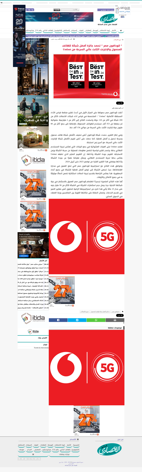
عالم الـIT (38, 30)
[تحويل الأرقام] (122, 18)
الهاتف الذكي (48, 30)
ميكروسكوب (29, 30)
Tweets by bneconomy (41, 348)
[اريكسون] (33, 245)
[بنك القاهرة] (33, 51)
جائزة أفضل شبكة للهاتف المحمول (100, 311)
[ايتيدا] (33, 161)
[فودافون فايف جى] (86, 237)
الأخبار (114, 30)
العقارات (88, 30)
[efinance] (19, 66)
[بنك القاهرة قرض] (33, 139)
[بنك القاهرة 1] (62, 292)
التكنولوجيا (58, 30)
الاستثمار (66, 30)
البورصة (95, 30)
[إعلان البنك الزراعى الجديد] (33, 110)
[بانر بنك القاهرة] (33, 185)
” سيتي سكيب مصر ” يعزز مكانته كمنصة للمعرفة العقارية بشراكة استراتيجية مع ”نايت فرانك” (76, 36)
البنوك (81, 30)
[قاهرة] (33, 216)
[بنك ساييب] (33, 79)
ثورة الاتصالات (105, 30)
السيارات (74, 30)
